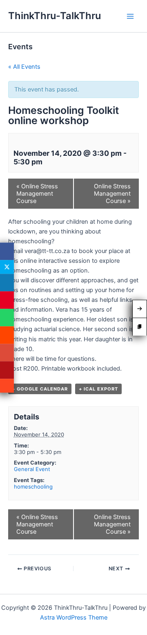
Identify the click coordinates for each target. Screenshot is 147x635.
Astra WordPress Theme (73, 617)
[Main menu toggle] (130, 16)
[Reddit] (7, 335)
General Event (32, 469)
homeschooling (33, 486)
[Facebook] (7, 251)
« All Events (24, 66)
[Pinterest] (7, 300)
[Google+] (7, 352)
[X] (7, 267)
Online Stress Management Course (37, 194)
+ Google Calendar (40, 389)
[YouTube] (7, 370)
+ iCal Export (98, 389)
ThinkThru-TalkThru (54, 16)
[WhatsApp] (7, 317)
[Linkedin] (7, 282)
